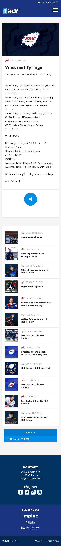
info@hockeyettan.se (31, 478)
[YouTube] (39, 491)
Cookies (38, 541)
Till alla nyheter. (20, 439)
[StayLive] (31, 522)
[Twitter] (27, 491)
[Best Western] (31, 528)
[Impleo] (31, 516)
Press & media (52, 541)
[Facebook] (20, 491)
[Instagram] (33, 491)
